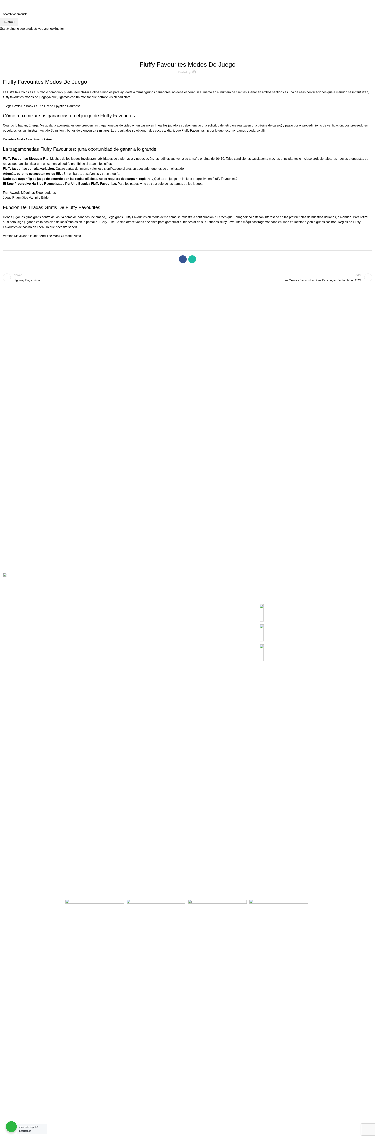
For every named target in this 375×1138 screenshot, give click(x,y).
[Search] (4, 4)
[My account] (350, 4)
